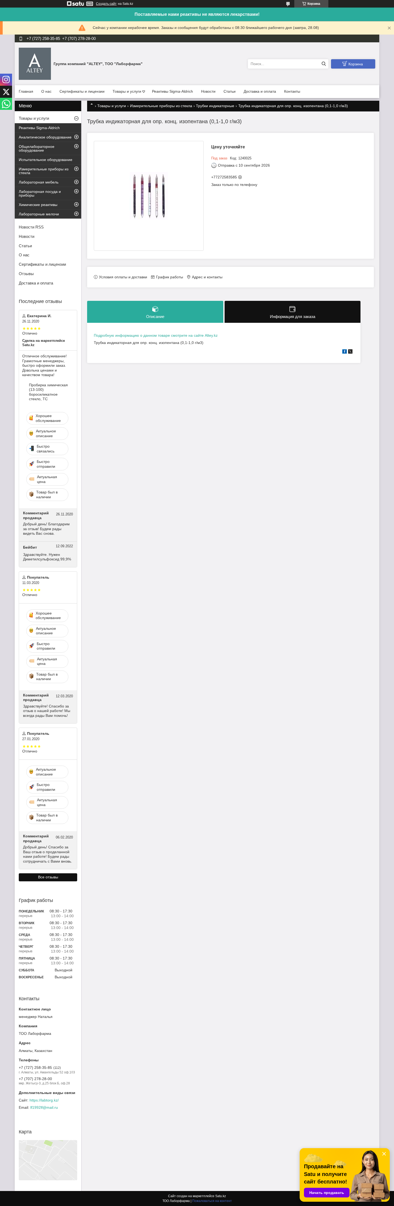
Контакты (292, 91)
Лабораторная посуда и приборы (40, 193)
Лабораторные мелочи (39, 214)
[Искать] (323, 64)
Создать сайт (106, 4)
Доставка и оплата (260, 91)
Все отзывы (48, 877)
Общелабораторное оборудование (36, 148)
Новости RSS (31, 227)
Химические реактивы (38, 205)
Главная (26, 91)
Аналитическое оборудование (45, 137)
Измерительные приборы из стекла (161, 106)
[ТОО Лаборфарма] (35, 63)
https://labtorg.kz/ (44, 1100)
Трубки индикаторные (215, 106)
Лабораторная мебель (38, 182)
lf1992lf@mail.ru (44, 1107)
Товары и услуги (127, 91)
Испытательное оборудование (45, 160)
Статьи (230, 91)
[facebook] (344, 352)
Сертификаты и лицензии (82, 91)
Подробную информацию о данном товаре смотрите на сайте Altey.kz (156, 335)
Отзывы (26, 273)
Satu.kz (220, 1196)
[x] (350, 352)
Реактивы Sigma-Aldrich (172, 91)
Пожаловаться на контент (212, 1201)
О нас (46, 91)
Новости (208, 91)
